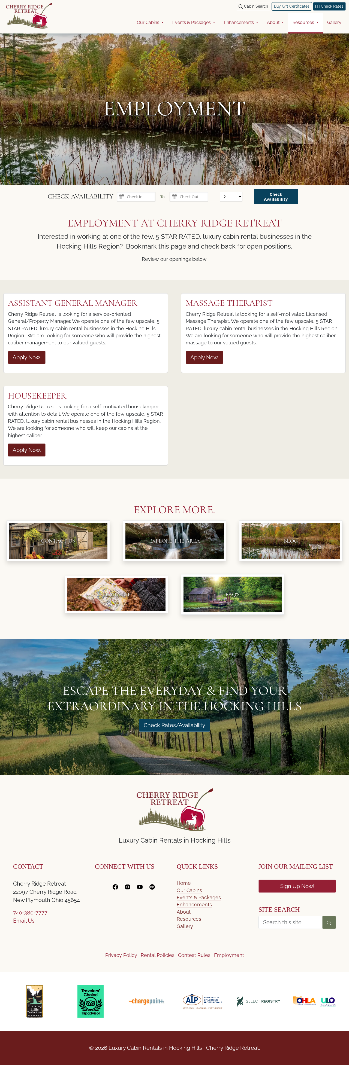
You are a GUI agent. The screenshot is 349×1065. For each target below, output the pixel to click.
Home (184, 883)
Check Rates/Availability (174, 725)
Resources (189, 919)
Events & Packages (199, 897)
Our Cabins (189, 890)
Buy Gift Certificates (291, 6)
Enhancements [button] (239, 22)
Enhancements (194, 904)
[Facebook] (115, 886)
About (184, 912)
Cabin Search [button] (255, 6)
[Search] (329, 922)
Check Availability (276, 196)
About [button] (274, 22)
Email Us (24, 920)
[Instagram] (127, 886)
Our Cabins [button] (148, 22)
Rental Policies (157, 955)
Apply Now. (27, 357)
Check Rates (331, 6)
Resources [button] (304, 22)
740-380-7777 (30, 912)
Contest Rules (194, 955)
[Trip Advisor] (152, 886)
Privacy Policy (121, 955)
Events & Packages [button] (192, 22)
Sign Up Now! (297, 886)
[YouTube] (140, 886)
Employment (229, 955)
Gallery (334, 22)
